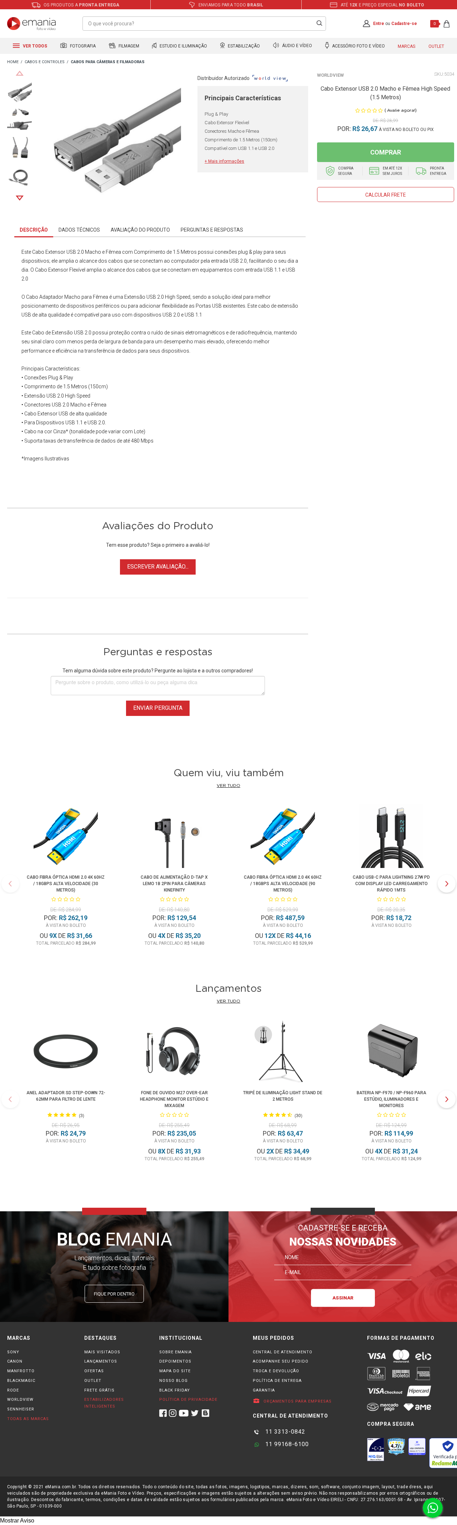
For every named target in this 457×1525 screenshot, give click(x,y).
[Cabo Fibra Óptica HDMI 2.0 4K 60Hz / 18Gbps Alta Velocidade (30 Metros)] (65, 837)
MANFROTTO (21, 1371)
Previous (20, 73)
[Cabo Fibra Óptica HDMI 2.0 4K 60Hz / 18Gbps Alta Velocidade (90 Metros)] (282, 837)
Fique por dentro (114, 1294)
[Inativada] (375, 1449)
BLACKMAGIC (21, 1380)
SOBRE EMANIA (175, 1352)
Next (20, 198)
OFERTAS (94, 1371)
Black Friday (174, 1390)
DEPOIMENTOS (175, 1361)
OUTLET (92, 1380)
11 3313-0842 (284, 1431)
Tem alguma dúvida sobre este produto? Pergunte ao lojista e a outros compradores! (157, 670)
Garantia (264, 1390)
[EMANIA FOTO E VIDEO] (13, 62)
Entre (378, 23)
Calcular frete (385, 195)
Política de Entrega (277, 1380)
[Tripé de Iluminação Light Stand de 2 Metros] (282, 1053)
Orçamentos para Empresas (297, 1401)
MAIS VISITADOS (102, 1352)
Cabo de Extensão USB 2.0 (61, 332)
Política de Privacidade (188, 1399)
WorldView (330, 75)
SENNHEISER (20, 1409)
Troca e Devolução (276, 1371)
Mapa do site (175, 1371)
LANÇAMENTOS (100, 1361)
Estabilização (243, 46)
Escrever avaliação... (158, 566)
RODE (13, 1390)
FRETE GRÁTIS (99, 1390)
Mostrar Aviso (17, 1521)
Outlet (436, 46)
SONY (13, 1352)
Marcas (406, 46)
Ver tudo (228, 785)
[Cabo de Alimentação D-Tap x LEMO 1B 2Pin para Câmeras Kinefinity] (174, 837)
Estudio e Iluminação (183, 46)
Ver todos (34, 46)
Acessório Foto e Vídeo (358, 46)
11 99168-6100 (286, 1444)
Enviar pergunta (157, 708)
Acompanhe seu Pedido (280, 1361)
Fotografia (82, 46)
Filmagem (128, 46)
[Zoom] (19, 92)
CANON (14, 1361)
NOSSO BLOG (173, 1380)
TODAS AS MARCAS (28, 1419)
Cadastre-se (404, 23)
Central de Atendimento (282, 1352)
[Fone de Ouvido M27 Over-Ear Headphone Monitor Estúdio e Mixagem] (174, 1053)
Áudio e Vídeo (296, 46)
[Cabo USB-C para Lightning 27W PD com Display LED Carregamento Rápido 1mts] (391, 837)
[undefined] (114, 145)
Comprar (385, 152)
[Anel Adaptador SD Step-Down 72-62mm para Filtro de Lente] (65, 1053)
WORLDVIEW (20, 1399)
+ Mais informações (224, 161)
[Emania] (31, 23)
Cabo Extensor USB (54, 252)
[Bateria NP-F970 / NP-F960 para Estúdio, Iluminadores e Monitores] (391, 1053)
